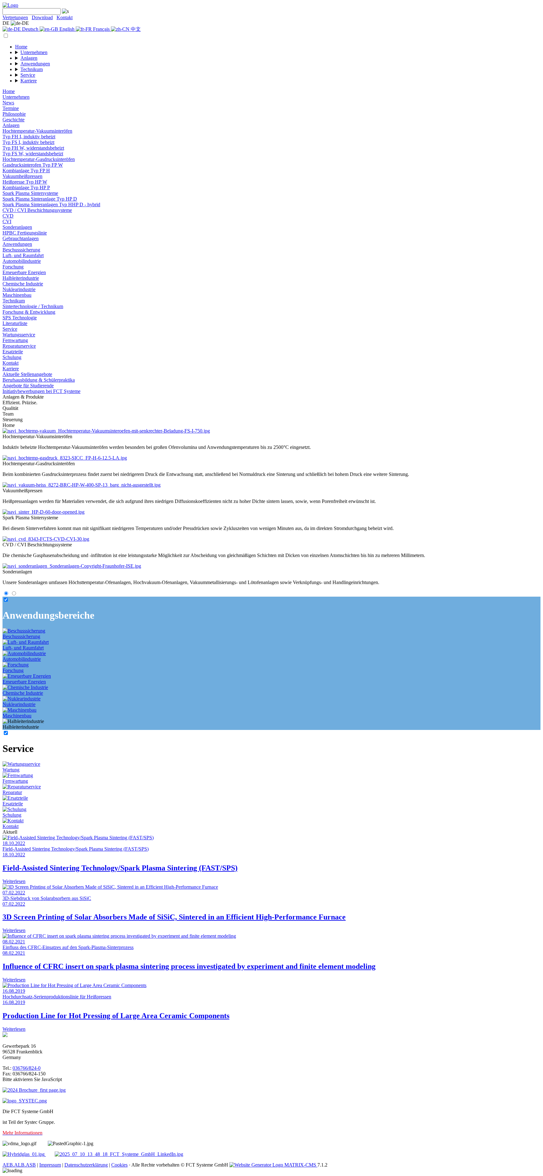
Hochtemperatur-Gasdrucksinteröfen (39, 159)
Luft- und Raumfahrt (23, 255)
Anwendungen (35, 63)
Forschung (13, 266)
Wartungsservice (19, 334)
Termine (11, 108)
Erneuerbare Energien (24, 272)
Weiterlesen (14, 881)
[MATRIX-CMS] (273, 1165)
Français (101, 29)
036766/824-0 (27, 1068)
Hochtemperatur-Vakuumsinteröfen (37, 131)
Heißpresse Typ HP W (25, 182)
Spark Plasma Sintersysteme (30, 193)
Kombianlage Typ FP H (26, 170)
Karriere (28, 80)
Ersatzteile (13, 351)
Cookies (119, 1165)
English (67, 29)
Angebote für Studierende (28, 385)
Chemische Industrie (23, 283)
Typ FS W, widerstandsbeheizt (33, 153)
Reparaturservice (19, 346)
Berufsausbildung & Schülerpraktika (39, 380)
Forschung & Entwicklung (29, 312)
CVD (8, 215)
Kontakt (65, 17)
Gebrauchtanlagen (21, 238)
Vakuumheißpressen (22, 176)
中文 (135, 29)
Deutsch (30, 29)
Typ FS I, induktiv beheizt (28, 142)
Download (42, 17)
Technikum (31, 69)
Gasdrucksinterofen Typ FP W (33, 165)
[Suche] (65, 11)
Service (27, 75)
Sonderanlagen (17, 227)
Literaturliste (15, 323)
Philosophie (14, 114)
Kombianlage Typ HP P (26, 187)
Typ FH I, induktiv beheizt (29, 136)
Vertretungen (15, 17)
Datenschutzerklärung (86, 1165)
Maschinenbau (17, 295)
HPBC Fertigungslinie (25, 232)
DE (7, 23)
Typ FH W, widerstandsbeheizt (33, 148)
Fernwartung (15, 340)
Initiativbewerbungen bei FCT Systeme (41, 391)
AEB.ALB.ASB (19, 1165)
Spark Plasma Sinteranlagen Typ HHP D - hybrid (51, 204)
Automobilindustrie (22, 261)
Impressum (50, 1165)
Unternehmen (33, 52)
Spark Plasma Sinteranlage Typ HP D (40, 199)
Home (21, 46)
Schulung (12, 357)
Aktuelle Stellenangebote (27, 374)
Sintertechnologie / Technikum (33, 306)
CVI (7, 221)
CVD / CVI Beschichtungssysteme (37, 210)
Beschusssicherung (21, 249)
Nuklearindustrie (19, 289)
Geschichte (14, 119)
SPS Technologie (20, 317)
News (8, 102)
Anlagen (28, 58)
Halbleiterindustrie (21, 278)
